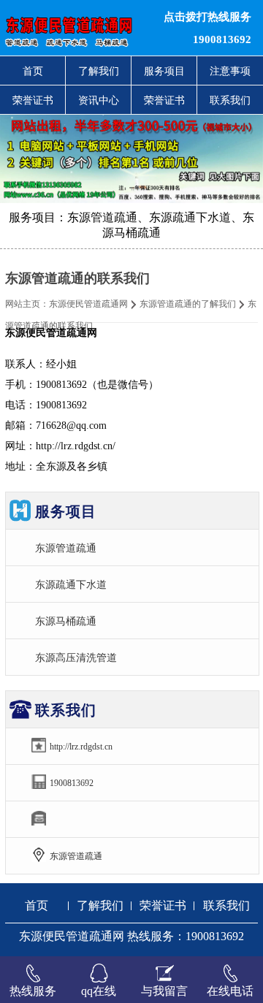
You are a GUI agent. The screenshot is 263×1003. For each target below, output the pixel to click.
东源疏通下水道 (71, 584)
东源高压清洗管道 (76, 657)
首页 (33, 71)
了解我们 (98, 71)
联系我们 (230, 100)
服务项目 (164, 71)
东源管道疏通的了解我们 (188, 304)
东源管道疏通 (65, 548)
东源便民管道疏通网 (88, 304)
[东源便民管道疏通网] (80, 28)
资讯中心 (98, 100)
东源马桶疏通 (65, 621)
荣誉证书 (32, 100)
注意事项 (230, 71)
